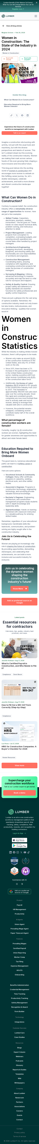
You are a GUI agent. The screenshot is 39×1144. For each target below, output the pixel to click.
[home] (9, 16)
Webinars (19, 1056)
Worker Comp (19, 957)
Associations (19, 1106)
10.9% (33, 358)
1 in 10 (19, 430)
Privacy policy (19, 1133)
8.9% (33, 377)
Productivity (19, 914)
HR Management (19, 909)
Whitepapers (19, 1083)
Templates (19, 1074)
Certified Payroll (19, 948)
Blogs (19, 1048)
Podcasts (19, 1061)
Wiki (19, 1078)
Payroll (19, 905)
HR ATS (19, 970)
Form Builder (19, 1011)
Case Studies (19, 1037)
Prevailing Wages (19, 944)
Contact (19, 1120)
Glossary (19, 1065)
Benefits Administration (19, 985)
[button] (35, 16)
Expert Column (19, 1052)
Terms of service (19, 1136)
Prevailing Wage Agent (19, 929)
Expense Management (19, 966)
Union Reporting (19, 953)
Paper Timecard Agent (19, 933)
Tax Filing (19, 962)
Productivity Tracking (19, 998)
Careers (19, 1111)
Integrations (19, 1022)
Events (19, 1115)
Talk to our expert (19, 133)
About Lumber (19, 1093)
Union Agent (19, 924)
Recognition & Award (19, 1007)
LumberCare (19, 1033)
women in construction (18, 171)
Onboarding (19, 975)
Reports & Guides (19, 1070)
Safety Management (20, 1003)
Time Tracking (19, 994)
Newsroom (19, 1098)
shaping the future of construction (21, 546)
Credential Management (19, 989)
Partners (19, 1102)
